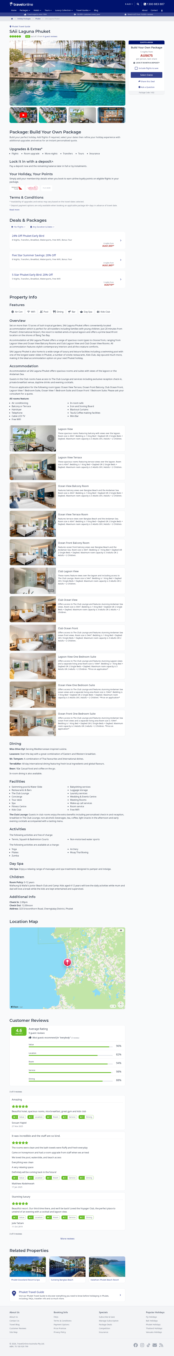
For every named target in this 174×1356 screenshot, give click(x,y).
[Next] (50, 438)
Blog (96, 10)
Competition (104, 1328)
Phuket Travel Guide (21, 26)
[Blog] (161, 1345)
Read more (14, 209)
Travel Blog (15, 1324)
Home (13, 10)
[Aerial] (53, 115)
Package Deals (105, 1324)
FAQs (56, 1317)
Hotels (36, 10)
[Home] (21, 4)
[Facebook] (135, 1345)
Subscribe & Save (107, 1317)
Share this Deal (148, 81)
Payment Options (61, 1324)
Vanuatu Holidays (154, 1332)
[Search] (138, 4)
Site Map (14, 1332)
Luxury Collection (63, 10)
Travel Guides (82, 10)
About (144, 10)
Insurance (103, 1332)
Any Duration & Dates (42, 227)
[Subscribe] (154, 1345)
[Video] (23, 115)
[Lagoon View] (82, 115)
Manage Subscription (109, 1320)
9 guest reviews (50, 36)
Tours (47, 10)
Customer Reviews (18, 1328)
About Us (14, 1317)
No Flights (19, 227)
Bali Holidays (152, 1320)
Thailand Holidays (154, 1328)
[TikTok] (148, 1345)
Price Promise (60, 1328)
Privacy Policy (60, 1332)
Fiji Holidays (151, 1317)
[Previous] (14, 438)
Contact (154, 10)
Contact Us (14, 1320)
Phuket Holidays (153, 1324)
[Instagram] (142, 1345)
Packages (24, 10)
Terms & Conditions (63, 1320)
